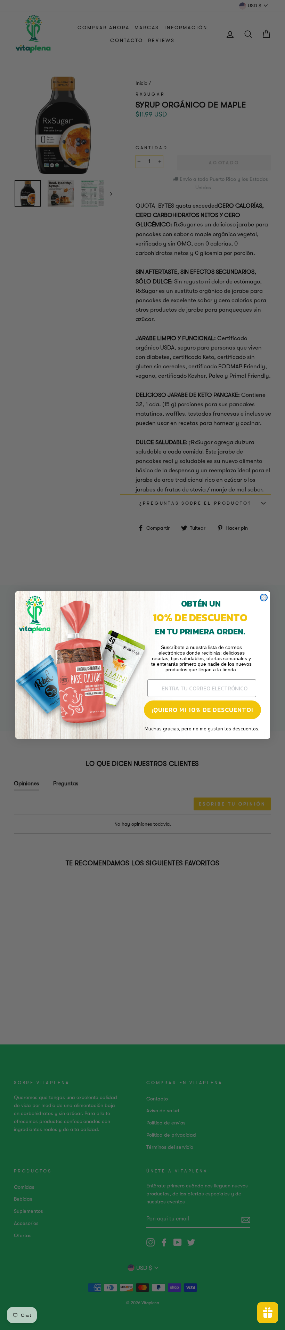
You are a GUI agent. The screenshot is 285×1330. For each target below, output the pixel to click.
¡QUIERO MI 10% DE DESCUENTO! (202, 709)
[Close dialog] (263, 597)
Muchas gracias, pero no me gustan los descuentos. (202, 729)
